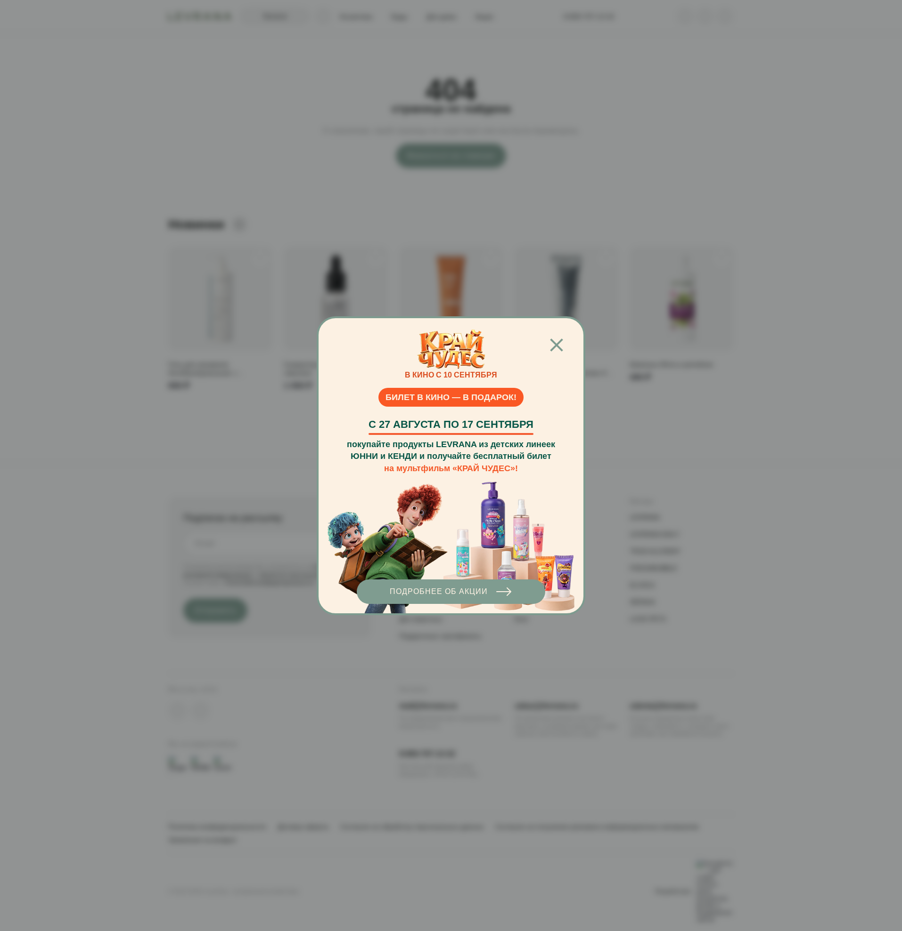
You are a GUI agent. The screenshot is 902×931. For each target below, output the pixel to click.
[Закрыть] (556, 345)
